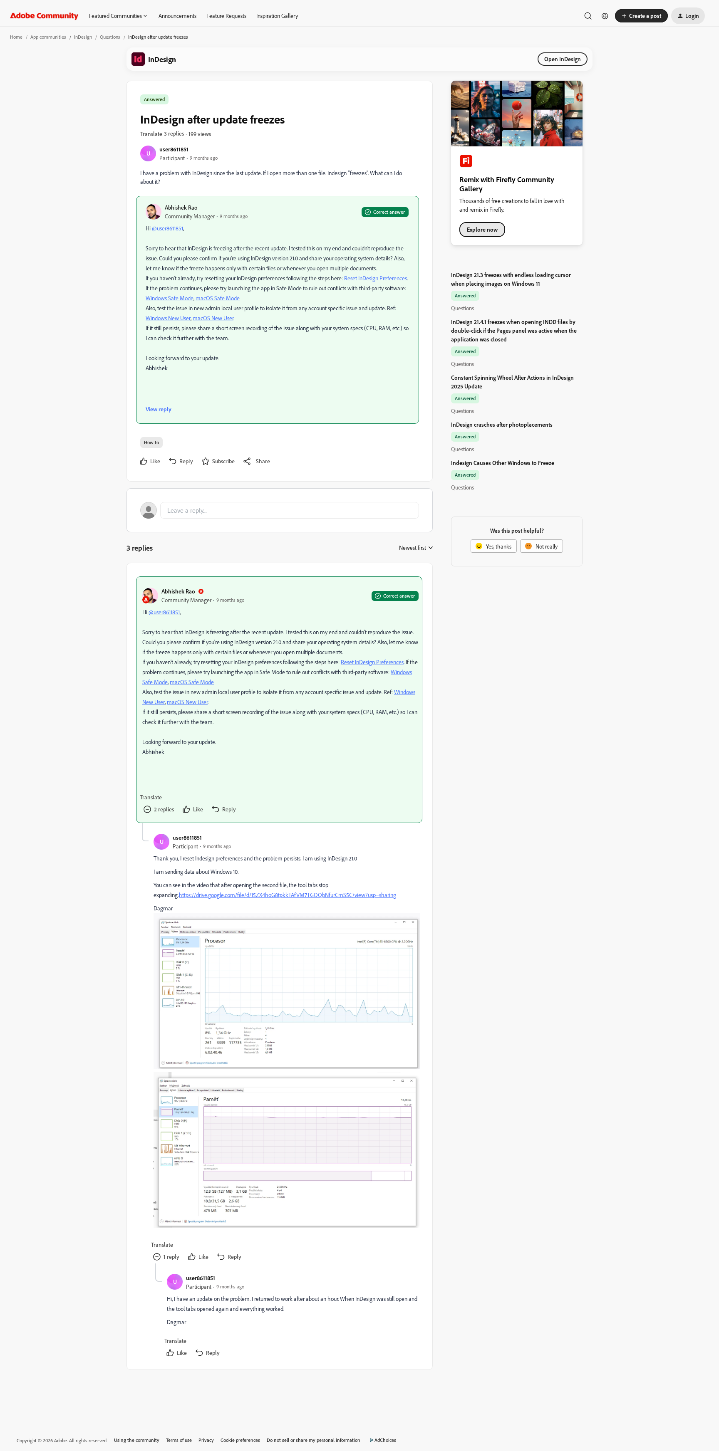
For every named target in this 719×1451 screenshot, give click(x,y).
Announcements (177, 15)
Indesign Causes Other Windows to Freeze (502, 462)
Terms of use (179, 1440)
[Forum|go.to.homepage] (44, 15)
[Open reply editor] (279, 510)
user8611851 (173, 149)
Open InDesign (562, 58)
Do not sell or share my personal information (313, 1440)
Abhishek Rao (181, 207)
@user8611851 (167, 228)
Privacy (206, 1440)
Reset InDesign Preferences (375, 278)
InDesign (83, 37)
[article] (279, 699)
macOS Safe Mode (218, 298)
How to (151, 442)
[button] (641, 15)
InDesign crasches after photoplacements (502, 424)
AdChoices (385, 1440)
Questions (110, 37)
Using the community (136, 1440)
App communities (48, 37)
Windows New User (168, 317)
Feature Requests (226, 15)
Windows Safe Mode (169, 298)
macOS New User (213, 317)
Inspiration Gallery (277, 15)
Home (16, 37)
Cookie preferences (240, 1440)
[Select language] (605, 15)
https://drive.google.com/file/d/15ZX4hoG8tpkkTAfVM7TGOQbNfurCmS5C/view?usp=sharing (287, 894)
